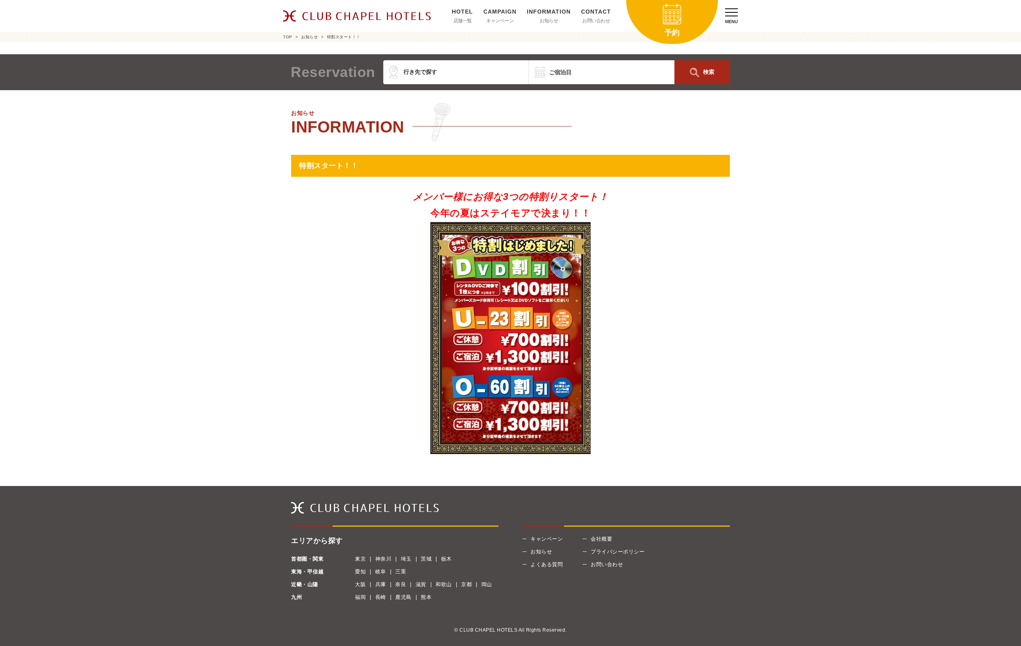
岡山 (486, 584)
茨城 (426, 559)
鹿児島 (403, 597)
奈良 (400, 584)
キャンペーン (500, 21)
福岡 (360, 597)
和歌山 (444, 584)
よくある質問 (546, 564)
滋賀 (421, 584)
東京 (360, 559)
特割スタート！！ (344, 37)
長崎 (380, 597)
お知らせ (549, 21)
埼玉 (406, 559)
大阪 (360, 584)
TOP (287, 37)
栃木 (446, 559)
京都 (466, 584)
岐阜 (380, 572)
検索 (708, 72)
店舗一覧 (462, 21)
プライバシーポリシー (618, 552)
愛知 (360, 572)
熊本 (426, 597)
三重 (400, 572)
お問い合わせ (596, 21)
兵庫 (380, 584)
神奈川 (383, 559)
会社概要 (601, 539)
